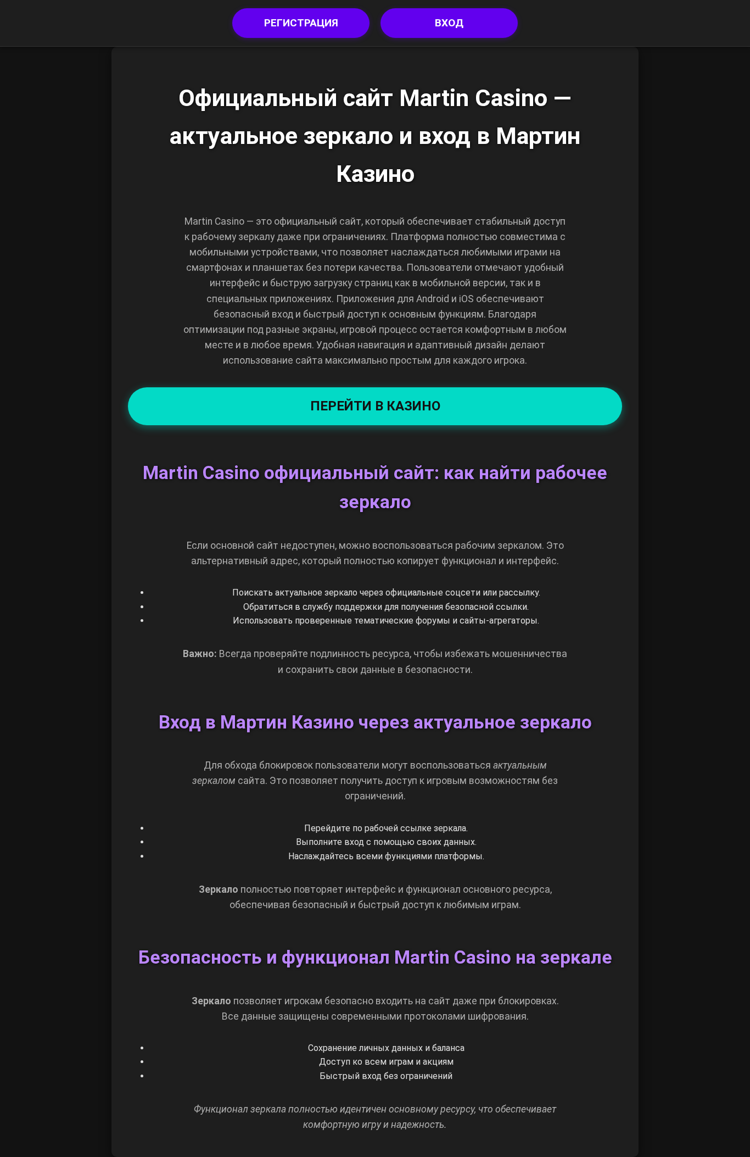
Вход (449, 22)
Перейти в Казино (375, 406)
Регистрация (301, 22)
